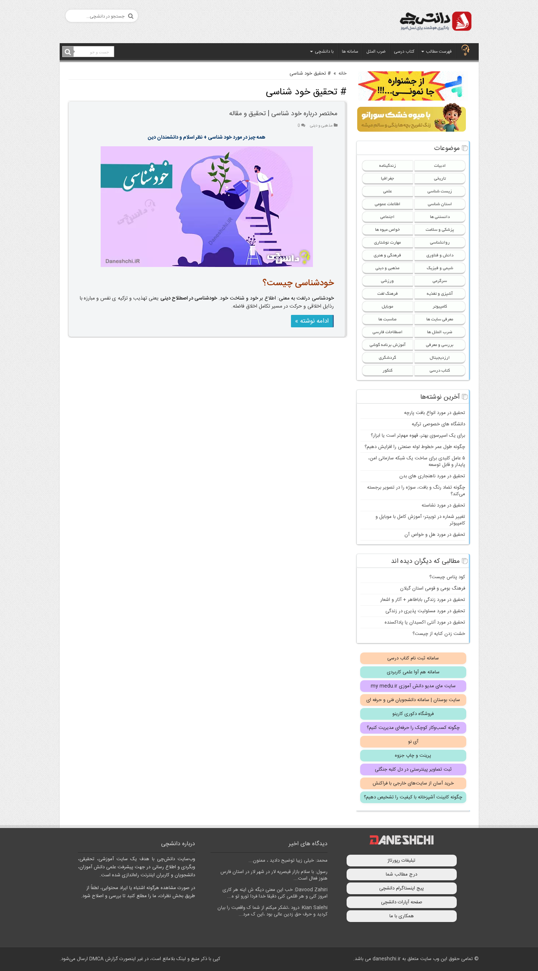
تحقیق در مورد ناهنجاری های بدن (432, 476)
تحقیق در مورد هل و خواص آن (434, 535)
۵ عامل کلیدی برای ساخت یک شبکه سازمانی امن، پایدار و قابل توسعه (416, 461)
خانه (343, 73)
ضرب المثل (376, 51)
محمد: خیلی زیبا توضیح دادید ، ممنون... (288, 861)
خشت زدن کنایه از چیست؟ (438, 634)
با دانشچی (324, 51)
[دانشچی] (435, 22)
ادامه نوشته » (312, 321)
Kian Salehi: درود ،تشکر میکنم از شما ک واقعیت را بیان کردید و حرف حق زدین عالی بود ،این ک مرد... (272, 911)
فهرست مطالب (439, 51)
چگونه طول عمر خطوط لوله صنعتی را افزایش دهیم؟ (415, 447)
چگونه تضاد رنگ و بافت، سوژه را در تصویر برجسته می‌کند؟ (416, 490)
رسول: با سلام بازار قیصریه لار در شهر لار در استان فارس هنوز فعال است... (274, 875)
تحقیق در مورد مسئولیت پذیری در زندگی (425, 611)
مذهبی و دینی (321, 125)
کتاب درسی (404, 51)
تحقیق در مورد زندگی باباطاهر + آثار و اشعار (422, 600)
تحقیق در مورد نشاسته (443, 505)
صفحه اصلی (465, 51)
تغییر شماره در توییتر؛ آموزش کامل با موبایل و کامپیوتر (420, 520)
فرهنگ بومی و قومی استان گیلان (432, 588)
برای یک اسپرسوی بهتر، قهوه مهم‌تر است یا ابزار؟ (418, 436)
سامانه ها (350, 51)
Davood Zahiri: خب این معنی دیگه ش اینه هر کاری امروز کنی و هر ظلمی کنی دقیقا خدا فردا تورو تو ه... (275, 893)
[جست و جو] (68, 51)
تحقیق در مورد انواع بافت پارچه (434, 413)
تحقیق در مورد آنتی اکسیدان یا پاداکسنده (425, 622)
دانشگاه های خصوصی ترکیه (438, 424)
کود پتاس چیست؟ (447, 577)
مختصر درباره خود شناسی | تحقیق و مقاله (283, 113)
